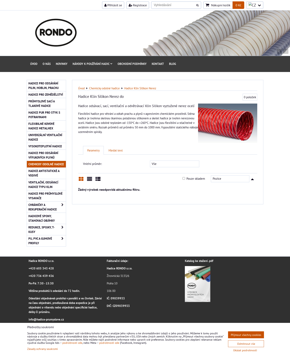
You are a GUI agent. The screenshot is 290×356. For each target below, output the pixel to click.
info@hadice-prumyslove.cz (46, 319)
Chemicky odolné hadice (46, 164)
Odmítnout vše (246, 344)
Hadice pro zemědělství (45, 94)
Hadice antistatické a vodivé (44, 173)
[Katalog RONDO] (197, 301)
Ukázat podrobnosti (245, 350)
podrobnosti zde (72, 343)
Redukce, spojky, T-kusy (41, 229)
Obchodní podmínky (132, 64)
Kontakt (158, 64)
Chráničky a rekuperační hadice (42, 207)
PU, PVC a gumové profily (40, 240)
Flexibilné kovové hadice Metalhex (41, 126)
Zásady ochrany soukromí (42, 349)
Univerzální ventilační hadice (45, 137)
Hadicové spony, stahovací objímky (41, 218)
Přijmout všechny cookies (246, 335)
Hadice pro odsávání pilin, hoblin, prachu (43, 85)
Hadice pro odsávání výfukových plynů (43, 155)
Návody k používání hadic (91, 64)
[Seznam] (90, 180)
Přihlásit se (114, 5)
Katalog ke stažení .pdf (199, 261)
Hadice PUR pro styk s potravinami (44, 114)
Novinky (61, 64)
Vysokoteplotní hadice (45, 146)
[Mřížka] (81, 180)
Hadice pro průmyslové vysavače (45, 196)
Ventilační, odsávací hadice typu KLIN (43, 184)
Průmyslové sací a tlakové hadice (41, 103)
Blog (172, 64)
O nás (47, 64)
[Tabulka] (98, 180)
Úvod (33, 64)
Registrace (139, 5)
